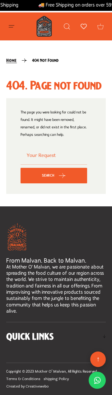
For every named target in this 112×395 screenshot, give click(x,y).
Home (11, 60)
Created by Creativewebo (27, 386)
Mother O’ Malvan (50, 371)
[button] (11, 26)
